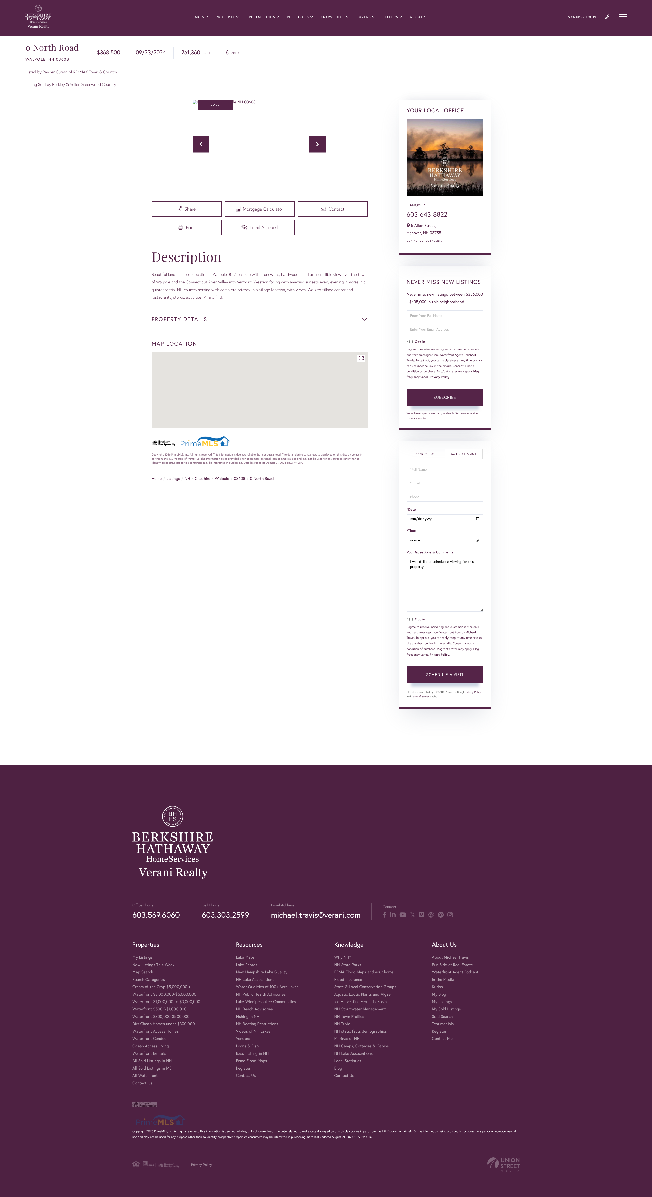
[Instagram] (450, 914)
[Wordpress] (431, 914)
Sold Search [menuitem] (442, 1016)
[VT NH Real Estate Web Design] (503, 1164)
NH (187, 478)
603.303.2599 (225, 914)
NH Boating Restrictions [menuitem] (257, 1023)
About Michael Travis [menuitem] (450, 957)
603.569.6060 (156, 914)
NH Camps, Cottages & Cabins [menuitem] (361, 1046)
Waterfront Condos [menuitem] (149, 1038)
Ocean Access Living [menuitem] (150, 1046)
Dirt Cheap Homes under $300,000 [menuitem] (163, 1023)
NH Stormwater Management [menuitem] (360, 1009)
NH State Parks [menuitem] (347, 964)
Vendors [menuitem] (243, 1038)
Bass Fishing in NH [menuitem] (252, 1053)
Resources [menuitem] (298, 17)
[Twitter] (412, 914)
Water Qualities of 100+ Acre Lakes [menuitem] (267, 987)
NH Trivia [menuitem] (342, 1023)
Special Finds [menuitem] (261, 17)
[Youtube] (402, 914)
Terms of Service (421, 696)
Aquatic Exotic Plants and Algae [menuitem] (362, 994)
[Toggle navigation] (623, 16)
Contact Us (415, 240)
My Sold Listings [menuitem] (446, 1009)
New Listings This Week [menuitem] (153, 964)
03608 (239, 478)
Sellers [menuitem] (390, 17)
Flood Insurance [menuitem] (348, 979)
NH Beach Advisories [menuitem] (254, 1009)
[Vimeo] (421, 914)
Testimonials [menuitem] (443, 1023)
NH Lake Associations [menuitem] (255, 979)
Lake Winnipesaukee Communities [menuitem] (266, 1001)
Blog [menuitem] (338, 1068)
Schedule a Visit (463, 454)
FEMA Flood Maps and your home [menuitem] (363, 972)
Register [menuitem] (243, 1068)
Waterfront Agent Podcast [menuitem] (455, 972)
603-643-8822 (427, 214)
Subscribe (444, 397)
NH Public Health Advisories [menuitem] (261, 994)
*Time (411, 530)
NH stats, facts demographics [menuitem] (360, 1031)
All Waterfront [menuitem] (145, 1075)
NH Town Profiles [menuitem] (349, 1016)
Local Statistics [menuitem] (347, 1060)
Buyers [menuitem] (364, 17)
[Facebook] (384, 914)
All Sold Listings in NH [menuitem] (152, 1060)
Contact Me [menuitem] (442, 1038)
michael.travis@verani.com (315, 914)
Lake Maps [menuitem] (245, 957)
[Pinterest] (441, 914)
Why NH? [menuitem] (342, 957)
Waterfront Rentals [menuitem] (149, 1053)
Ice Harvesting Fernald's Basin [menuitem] (360, 1001)
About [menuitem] (416, 17)
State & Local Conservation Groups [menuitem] (365, 987)
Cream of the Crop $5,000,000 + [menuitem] (161, 987)
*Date (411, 509)
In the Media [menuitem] (443, 979)
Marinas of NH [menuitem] (347, 1038)
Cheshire (202, 478)
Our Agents (434, 240)
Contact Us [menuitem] (142, 1083)
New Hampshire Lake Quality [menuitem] (261, 972)
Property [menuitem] (225, 17)
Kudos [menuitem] (437, 987)
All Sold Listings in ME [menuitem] (152, 1068)
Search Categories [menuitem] (148, 979)
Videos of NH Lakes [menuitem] (253, 1031)
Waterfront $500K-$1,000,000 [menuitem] (159, 1009)
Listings (173, 478)
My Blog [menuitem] (439, 994)
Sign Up (574, 17)
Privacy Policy (439, 377)
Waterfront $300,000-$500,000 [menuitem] (161, 1016)
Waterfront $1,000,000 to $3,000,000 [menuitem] (166, 1001)
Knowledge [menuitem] (333, 17)
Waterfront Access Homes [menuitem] (155, 1031)
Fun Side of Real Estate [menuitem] (452, 964)
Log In (591, 17)
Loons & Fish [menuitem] (247, 1046)
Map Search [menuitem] (142, 972)
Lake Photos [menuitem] (246, 964)
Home (157, 478)
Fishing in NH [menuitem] (248, 1016)
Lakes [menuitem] (198, 17)
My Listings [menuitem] (142, 957)
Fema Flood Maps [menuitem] (251, 1060)
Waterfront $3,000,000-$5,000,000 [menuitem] (164, 994)
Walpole (222, 478)
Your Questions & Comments (430, 552)
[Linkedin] (393, 914)
